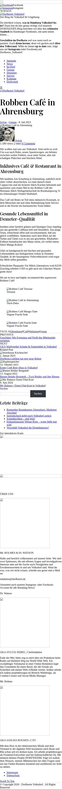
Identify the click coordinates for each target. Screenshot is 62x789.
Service (10, 75)
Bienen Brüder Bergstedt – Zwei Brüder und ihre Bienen (29, 376)
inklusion (34, 331)
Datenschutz (13, 775)
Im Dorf (11, 66)
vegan (44, 331)
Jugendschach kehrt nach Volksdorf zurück (29, 415)
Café (25, 331)
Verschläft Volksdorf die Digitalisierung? (28, 427)
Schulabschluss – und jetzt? (21, 418)
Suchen (4, 388)
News (10, 63)
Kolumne (11, 78)
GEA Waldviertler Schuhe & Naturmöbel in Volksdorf (28, 346)
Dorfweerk (12, 81)
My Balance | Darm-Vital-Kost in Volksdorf (23, 385)
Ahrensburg (16, 331)
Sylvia (3, 122)
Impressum (12, 772)
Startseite (11, 60)
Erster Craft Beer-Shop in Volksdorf (19, 367)
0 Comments (28, 143)
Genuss (10, 69)
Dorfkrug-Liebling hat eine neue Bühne (20, 358)
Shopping (12, 72)
